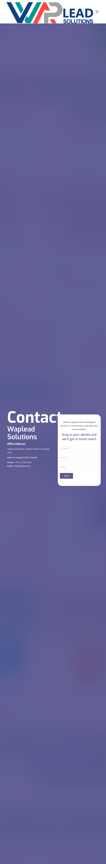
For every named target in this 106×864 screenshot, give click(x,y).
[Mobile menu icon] (97, 11)
